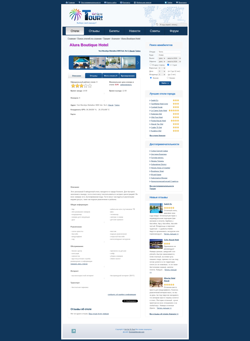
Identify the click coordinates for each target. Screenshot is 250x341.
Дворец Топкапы (157, 161)
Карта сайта (111, 3)
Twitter (169, 3)
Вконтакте (183, 3)
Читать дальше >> (171, 234)
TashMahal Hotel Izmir (159, 104)
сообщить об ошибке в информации (122, 294)
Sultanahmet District (158, 164)
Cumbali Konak (156, 107)
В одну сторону (158, 65)
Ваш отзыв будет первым (99, 314)
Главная (71, 3)
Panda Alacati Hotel (158, 121)
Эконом (155, 78)
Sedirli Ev (154, 100)
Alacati (132, 51)
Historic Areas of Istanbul (160, 168)
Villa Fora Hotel (157, 117)
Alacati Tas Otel (157, 124)
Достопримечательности (91, 3)
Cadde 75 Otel (156, 127)
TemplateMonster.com (136, 332)
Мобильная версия (143, 3)
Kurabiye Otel (156, 131)
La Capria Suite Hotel (159, 111)
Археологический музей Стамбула (164, 181)
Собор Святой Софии (159, 151)
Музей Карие (156, 175)
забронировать (126, 85)
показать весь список (79, 264)
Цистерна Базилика (159, 154)
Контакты (126, 3)
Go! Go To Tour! (129, 329)
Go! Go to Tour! (87, 15)
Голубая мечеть (157, 158)
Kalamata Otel (156, 114)
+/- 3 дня (173, 65)
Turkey (137, 51)
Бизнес (172, 78)
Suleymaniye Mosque (159, 178)
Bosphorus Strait (157, 171)
